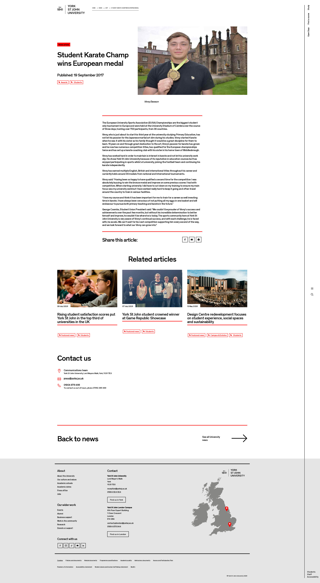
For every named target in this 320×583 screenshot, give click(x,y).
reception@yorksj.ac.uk (117, 488)
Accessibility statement (84, 567)
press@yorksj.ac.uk (74, 378)
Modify (133, 567)
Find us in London (118, 534)
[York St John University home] (71, 9)
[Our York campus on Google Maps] (226, 508)
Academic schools (65, 483)
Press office (62, 490)
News (100, 8)
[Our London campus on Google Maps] (229, 524)
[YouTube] (77, 545)
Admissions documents (142, 560)
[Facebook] (60, 545)
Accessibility (312, 577)
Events (60, 510)
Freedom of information (65, 567)
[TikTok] (71, 545)
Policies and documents (74, 560)
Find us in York (116, 499)
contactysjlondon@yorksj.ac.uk (120, 523)
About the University (65, 476)
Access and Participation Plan (163, 560)
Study (308, 7)
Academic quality (126, 560)
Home (94, 8)
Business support (64, 517)
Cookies (60, 560)
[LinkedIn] (83, 545)
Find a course (308, 19)
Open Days (308, 32)
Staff (309, 574)
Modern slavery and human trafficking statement (111, 567)
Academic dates (64, 486)
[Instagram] (65, 545)
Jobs (59, 494)
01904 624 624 (114, 492)
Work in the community (67, 520)
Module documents (90, 560)
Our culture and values (66, 479)
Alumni (60, 513)
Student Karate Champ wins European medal (125, 8)
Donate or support (65, 528)
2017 (106, 8)
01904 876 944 (114, 526)
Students (311, 571)
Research (61, 524)
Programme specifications (109, 560)
